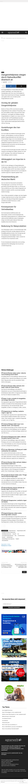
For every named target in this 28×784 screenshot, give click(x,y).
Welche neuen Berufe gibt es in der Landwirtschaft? (14, 714)
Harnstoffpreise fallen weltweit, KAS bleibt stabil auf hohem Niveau (12, 386)
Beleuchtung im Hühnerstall (8, 716)
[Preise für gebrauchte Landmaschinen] (14, 657)
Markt (3, 72)
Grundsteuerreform (6, 718)
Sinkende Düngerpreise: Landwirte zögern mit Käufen (14, 501)
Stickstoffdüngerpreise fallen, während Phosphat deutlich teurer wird (13, 437)
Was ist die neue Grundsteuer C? (9, 724)
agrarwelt (5, 82)
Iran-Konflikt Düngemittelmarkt (7, 535)
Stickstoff (3, 537)
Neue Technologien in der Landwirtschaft (11, 712)
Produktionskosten (21, 535)
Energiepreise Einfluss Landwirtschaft (8, 532)
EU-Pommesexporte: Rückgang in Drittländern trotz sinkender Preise (6, 566)
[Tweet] (21, 86)
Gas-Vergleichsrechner (7, 710)
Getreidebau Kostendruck (6, 533)
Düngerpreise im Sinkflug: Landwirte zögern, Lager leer (12, 412)
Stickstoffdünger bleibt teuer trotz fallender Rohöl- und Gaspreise (12, 424)
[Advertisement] (14, 16)
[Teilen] (11, 86)
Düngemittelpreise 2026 (21, 530)
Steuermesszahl (5, 722)
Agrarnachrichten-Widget (7, 761)
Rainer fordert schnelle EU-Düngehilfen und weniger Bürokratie (13, 399)
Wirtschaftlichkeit (5, 540)
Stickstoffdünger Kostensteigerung (8, 538)
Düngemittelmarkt (12, 530)
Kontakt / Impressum (6, 762)
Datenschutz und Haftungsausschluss (10, 764)
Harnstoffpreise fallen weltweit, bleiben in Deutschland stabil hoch (14, 462)
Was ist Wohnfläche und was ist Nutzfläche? (12, 726)
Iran (18, 533)
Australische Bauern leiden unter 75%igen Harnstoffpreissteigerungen (14, 475)
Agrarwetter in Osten (5, 544)
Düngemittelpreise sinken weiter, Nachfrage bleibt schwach (11, 513)
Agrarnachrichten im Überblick (8, 765)
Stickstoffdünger (10, 537)
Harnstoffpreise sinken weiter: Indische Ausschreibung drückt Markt (13, 373)
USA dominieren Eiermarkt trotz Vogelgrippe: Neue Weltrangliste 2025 (21, 566)
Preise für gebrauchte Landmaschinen (10, 760)
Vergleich (17, 538)
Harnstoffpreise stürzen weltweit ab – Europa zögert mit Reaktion (13, 488)
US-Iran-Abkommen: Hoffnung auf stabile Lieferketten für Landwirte (14, 450)
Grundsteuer (5, 720)
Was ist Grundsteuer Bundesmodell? (10, 728)
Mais (15, 535)
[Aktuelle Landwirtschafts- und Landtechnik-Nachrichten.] (2, 38)
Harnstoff (14, 533)
